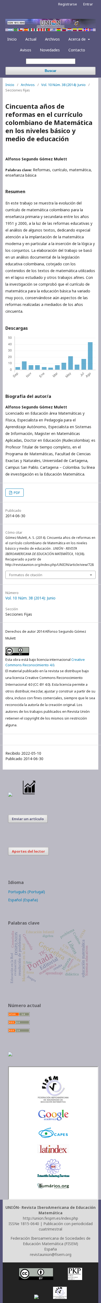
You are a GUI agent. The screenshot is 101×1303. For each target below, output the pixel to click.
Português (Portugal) (26, 891)
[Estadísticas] (29, 795)
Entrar (88, 4)
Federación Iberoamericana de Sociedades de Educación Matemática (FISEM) (50, 1241)
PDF (16, 492)
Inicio (12, 39)
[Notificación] (10, 795)
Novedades (50, 49)
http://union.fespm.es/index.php (50, 1218)
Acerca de (77, 39)
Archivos (52, 39)
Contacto (76, 49)
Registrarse (67, 4)
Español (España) (23, 899)
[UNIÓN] (53, 1101)
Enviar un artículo (28, 818)
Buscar (50, 71)
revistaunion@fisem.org (50, 1254)
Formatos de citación (25, 574)
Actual (30, 39)
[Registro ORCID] (10, 1054)
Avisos (25, 49)
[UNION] (53, 1187)
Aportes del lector (28, 851)
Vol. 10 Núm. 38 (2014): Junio (63, 84)
